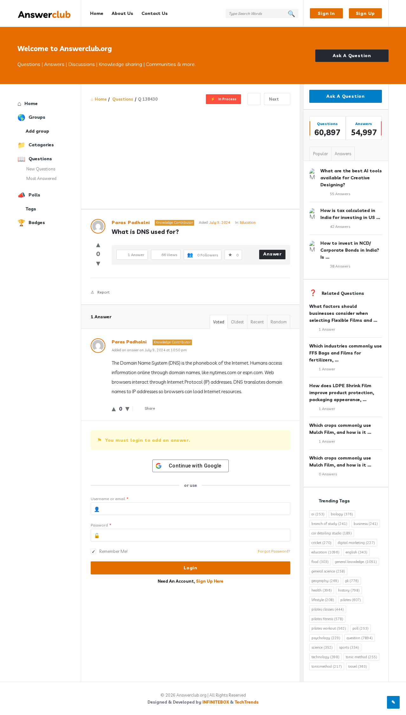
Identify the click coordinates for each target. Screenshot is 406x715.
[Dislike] (98, 263)
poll (360, 628)
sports (349, 647)
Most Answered (41, 178)
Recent (257, 321)
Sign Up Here (209, 581)
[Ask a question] (393, 702)
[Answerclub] (49, 13)
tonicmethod (326, 666)
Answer (272, 254)
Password (101, 525)
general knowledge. (356, 561)
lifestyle (322, 600)
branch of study (329, 523)
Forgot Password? (274, 551)
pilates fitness (327, 619)
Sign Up (365, 13)
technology (325, 657)
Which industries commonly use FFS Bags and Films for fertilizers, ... (345, 353)
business (366, 523)
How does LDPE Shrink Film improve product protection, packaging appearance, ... (341, 392)
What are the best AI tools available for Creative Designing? (351, 178)
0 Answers (328, 474)
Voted (218, 321)
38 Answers (340, 266)
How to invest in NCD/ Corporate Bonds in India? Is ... (349, 250)
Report (103, 292)
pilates (350, 600)
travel (357, 666)
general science (328, 571)
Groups (37, 117)
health (321, 590)
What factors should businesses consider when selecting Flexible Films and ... (343, 313)
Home (96, 13)
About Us (122, 13)
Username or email (109, 498)
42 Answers (340, 226)
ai (317, 514)
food (320, 561)
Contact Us (154, 13)
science (322, 647)
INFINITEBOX (215, 702)
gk (352, 581)
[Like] (98, 244)
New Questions (40, 168)
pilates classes (327, 609)
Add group (37, 131)
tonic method (361, 657)
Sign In (326, 13)
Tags (31, 209)
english (356, 552)
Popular (320, 153)
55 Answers (340, 193)
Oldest (237, 321)
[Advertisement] (190, 152)
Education (248, 222)
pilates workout (328, 628)
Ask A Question (352, 55)
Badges (37, 222)
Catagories (41, 145)
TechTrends (247, 702)
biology (342, 514)
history (349, 590)
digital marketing (356, 542)
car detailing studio (331, 533)
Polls (34, 195)
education (325, 552)
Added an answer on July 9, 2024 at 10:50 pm (149, 350)
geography (325, 581)
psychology (325, 638)
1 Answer (327, 329)
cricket (321, 542)
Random (279, 321)
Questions (40, 159)
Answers (343, 153)
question (360, 638)
